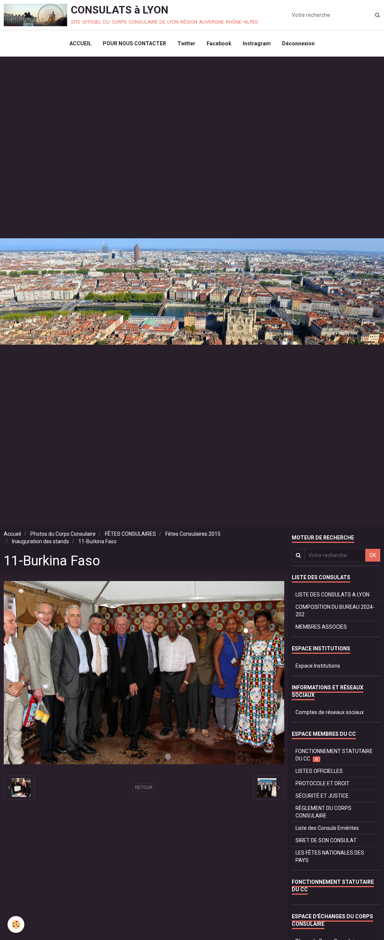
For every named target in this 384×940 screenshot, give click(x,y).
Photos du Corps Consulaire (63, 534)
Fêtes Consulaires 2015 (192, 534)
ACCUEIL (80, 43)
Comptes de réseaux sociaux (330, 712)
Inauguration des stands (40, 541)
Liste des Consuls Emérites (327, 828)
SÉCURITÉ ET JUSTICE (322, 796)
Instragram (257, 43)
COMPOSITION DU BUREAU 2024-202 (335, 610)
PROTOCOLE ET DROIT (323, 783)
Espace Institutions (318, 666)
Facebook (219, 43)
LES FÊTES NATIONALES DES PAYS (330, 856)
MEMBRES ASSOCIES (321, 627)
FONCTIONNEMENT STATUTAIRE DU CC (334, 755)
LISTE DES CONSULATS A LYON (332, 595)
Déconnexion (298, 43)
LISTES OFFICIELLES (319, 771)
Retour (144, 787)
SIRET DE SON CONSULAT (326, 840)
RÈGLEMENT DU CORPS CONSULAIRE (323, 812)
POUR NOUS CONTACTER (134, 43)
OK (372, 555)
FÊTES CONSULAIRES (130, 534)
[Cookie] (16, 924)
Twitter (186, 43)
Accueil (12, 534)
